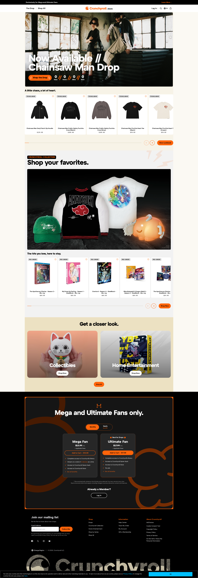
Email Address (36, 525)
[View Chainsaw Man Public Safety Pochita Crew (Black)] (71, 110)
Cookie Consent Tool (153, 526)
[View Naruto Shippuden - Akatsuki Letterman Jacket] (93, 216)
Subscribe (66, 529)
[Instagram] (43, 541)
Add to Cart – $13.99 (80, 453)
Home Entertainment (95, 529)
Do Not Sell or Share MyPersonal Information (154, 540)
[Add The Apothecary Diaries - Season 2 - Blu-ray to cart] (55, 259)
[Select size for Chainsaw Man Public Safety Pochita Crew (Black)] (84, 96)
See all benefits (72, 472)
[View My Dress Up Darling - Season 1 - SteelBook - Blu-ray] (73, 273)
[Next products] (152, 142)
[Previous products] (146, 142)
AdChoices (150, 522)
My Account (123, 529)
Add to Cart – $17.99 (118, 453)
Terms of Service (151, 535)
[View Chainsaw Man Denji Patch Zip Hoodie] (40, 110)
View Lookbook (165, 143)
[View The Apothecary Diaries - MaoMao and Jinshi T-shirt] (127, 193)
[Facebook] (32, 541)
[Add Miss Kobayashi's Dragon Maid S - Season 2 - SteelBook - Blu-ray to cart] (148, 259)
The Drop (30, 8)
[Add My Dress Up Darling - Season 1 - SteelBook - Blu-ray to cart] (86, 259)
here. (26, 576)
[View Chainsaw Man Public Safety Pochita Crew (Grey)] (101, 110)
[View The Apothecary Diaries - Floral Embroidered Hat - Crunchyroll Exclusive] (49, 225)
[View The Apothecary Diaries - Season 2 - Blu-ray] (42, 273)
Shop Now (165, 306)
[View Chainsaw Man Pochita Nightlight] (142, 225)
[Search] (161, 8)
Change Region (39, 550)
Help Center (123, 522)
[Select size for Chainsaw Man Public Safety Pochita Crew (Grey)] (115, 96)
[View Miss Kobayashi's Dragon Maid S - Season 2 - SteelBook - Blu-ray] (135, 273)
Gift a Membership (125, 532)
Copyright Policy (151, 529)
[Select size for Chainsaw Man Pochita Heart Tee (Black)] (146, 96)
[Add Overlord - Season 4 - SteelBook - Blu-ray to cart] (117, 259)
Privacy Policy (151, 532)
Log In (154, 8)
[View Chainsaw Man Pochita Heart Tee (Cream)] (163, 110)
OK (170, 574)
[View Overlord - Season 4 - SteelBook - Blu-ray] (104, 273)
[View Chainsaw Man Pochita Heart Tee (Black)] (132, 110)
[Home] (99, 8)
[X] (37, 541)
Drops (91, 522)
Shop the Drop (40, 78)
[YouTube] (49, 541)
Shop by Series (93, 532)
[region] (99, 114)
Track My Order (124, 526)
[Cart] (171, 8)
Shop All (41, 8)
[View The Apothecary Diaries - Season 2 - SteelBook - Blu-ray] (166, 273)
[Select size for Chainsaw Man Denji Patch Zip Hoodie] (53, 96)
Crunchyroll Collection (96, 526)
